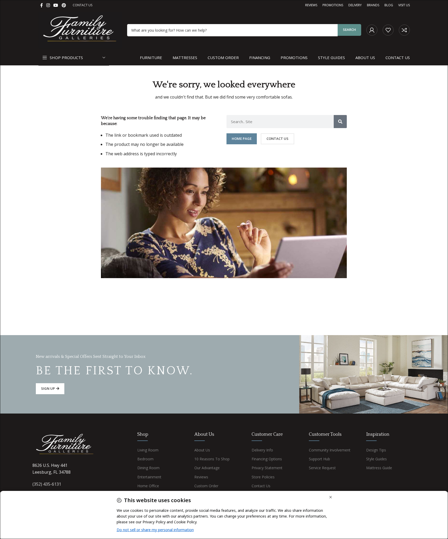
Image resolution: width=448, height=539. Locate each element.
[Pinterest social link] (63, 5)
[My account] (372, 30)
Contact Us (261, 485)
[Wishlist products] (388, 30)
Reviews (201, 476)
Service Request (322, 467)
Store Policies (263, 476)
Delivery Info (262, 450)
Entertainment (149, 476)
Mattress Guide (379, 467)
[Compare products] (404, 30)
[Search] (340, 121)
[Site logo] (80, 29)
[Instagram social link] (48, 5)
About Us (202, 450)
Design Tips (376, 450)
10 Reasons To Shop (212, 458)
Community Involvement (329, 450)
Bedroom (145, 458)
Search (349, 29)
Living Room (147, 450)
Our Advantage (207, 467)
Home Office (148, 485)
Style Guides (376, 458)
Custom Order (206, 485)
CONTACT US (82, 5)
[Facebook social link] (41, 5)
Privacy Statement (267, 467)
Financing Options (267, 458)
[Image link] (65, 445)
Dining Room (148, 467)
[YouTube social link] (56, 5)
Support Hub (319, 458)
